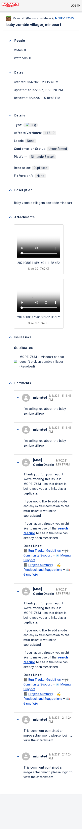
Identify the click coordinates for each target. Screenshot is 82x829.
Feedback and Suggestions (42, 570)
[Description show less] (10, 190)
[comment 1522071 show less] (18, 430)
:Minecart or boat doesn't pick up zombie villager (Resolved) (42, 361)
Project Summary (40, 565)
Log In (75, 5)
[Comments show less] (10, 383)
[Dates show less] (10, 73)
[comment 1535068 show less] (18, 398)
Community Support (37, 555)
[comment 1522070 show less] (18, 591)
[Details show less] (10, 115)
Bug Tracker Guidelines (44, 551)
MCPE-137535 (64, 18)
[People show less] (10, 41)
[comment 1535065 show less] (18, 720)
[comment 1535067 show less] (18, 462)
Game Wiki (30, 574)
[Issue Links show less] (10, 337)
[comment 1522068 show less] (18, 756)
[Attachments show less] (10, 217)
